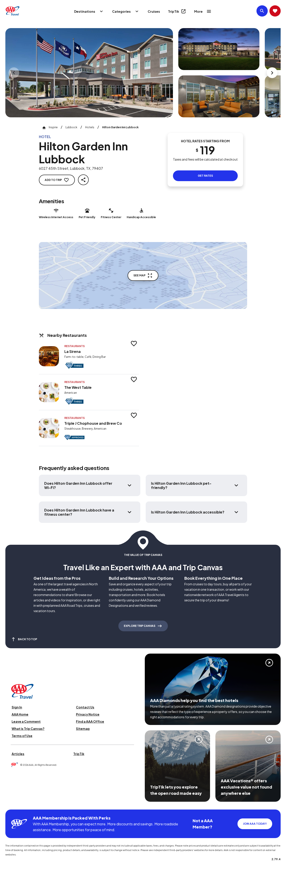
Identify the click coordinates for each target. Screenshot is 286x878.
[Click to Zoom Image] (89, 72)
